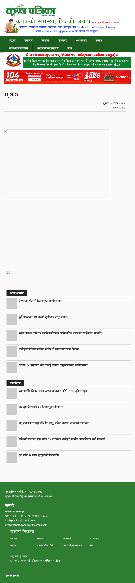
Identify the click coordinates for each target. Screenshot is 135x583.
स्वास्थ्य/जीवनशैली (18, 48)
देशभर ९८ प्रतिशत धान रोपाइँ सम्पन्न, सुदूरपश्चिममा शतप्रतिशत (53, 365)
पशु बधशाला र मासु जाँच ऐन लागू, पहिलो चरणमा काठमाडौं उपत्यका (54, 423)
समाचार (28, 40)
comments (118, 107)
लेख (70, 48)
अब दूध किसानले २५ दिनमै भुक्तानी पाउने (41, 407)
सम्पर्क (25, 556)
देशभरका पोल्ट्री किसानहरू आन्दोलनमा (40, 301)
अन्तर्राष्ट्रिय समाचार (48, 48)
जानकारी (62, 40)
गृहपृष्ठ (12, 40)
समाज (99, 40)
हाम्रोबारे (14, 556)
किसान (45, 40)
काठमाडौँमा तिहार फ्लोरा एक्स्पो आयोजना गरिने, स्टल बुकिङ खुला (53, 391)
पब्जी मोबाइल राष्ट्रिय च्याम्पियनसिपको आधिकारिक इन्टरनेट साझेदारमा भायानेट (60, 333)
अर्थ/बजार (81, 40)
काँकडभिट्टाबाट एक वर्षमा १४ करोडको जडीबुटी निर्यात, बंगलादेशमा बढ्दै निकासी (62, 439)
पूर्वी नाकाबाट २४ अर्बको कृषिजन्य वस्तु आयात (43, 317)
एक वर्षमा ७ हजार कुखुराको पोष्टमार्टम (39, 455)
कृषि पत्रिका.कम (35, 560)
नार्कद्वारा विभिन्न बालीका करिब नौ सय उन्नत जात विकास (49, 349)
